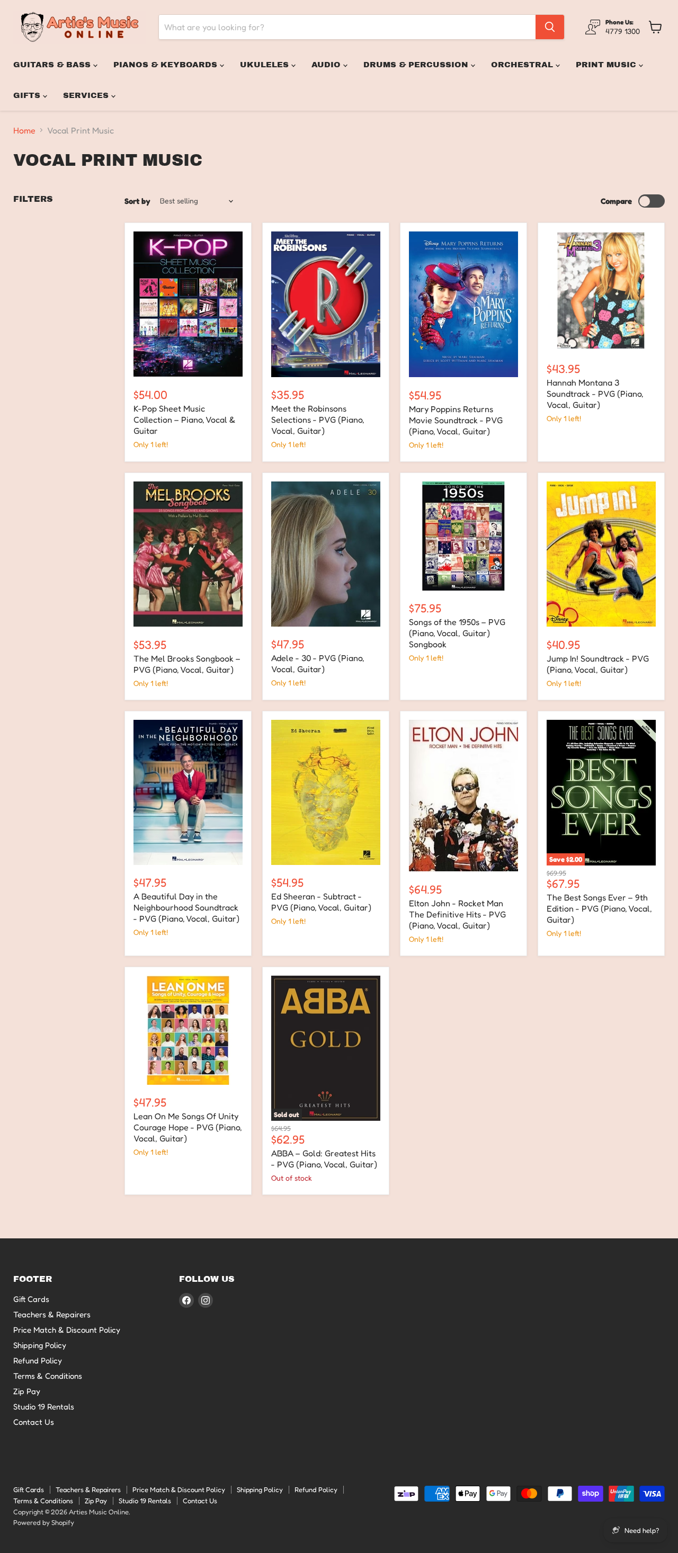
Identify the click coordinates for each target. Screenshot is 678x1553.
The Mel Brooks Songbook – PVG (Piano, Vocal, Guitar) (186, 664)
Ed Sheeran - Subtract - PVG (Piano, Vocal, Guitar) (321, 902)
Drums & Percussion (417, 64)
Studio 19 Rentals (43, 1407)
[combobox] (347, 27)
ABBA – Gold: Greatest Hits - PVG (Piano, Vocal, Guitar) (324, 1159)
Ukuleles (265, 64)
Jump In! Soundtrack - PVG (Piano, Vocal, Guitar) (598, 664)
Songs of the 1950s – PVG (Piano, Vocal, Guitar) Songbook (457, 633)
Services (87, 95)
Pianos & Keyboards (166, 64)
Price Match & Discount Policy (66, 1330)
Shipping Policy (39, 1345)
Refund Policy (37, 1360)
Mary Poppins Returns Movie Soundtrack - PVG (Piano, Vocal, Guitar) (456, 420)
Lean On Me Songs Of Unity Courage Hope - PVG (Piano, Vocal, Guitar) (187, 1127)
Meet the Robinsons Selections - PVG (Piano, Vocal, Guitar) (317, 419)
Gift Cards (31, 1299)
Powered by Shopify (43, 1522)
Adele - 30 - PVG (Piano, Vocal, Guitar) (317, 663)
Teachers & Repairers (52, 1314)
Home (24, 130)
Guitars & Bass (53, 64)
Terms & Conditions (47, 1376)
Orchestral (523, 64)
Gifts (28, 95)
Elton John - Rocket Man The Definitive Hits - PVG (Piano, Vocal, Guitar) (457, 914)
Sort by (137, 201)
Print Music (607, 64)
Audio (327, 64)
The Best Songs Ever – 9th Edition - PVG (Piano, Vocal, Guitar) (599, 908)
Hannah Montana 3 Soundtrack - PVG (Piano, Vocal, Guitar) (595, 393)
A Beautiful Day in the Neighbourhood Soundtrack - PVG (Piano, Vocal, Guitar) (186, 907)
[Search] (550, 27)
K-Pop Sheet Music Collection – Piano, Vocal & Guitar (184, 419)
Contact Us (33, 1422)
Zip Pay (26, 1391)
